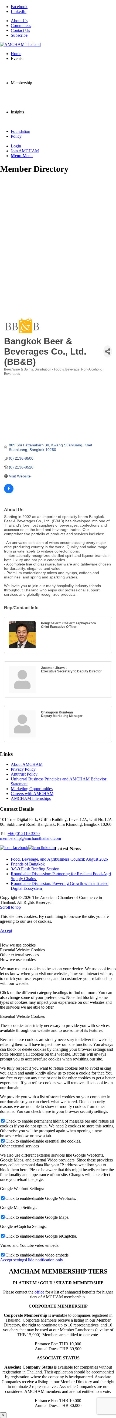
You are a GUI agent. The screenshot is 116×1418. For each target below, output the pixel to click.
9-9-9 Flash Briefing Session (35, 869)
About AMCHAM (27, 764)
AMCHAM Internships (31, 798)
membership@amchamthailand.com (30, 838)
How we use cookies (18, 959)
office (39, 1292)
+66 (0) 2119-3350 (24, 833)
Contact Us (20, 30)
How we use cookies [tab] (18, 945)
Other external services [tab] (19, 954)
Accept (6, 930)
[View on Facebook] (8, 492)
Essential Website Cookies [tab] (22, 950)
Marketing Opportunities (32, 788)
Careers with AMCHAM (32, 793)
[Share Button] (107, 351)
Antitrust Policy (24, 774)
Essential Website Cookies (22, 1016)
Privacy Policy (23, 769)
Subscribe (19, 35)
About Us (19, 20)
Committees (21, 25)
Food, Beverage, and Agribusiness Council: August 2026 (59, 859)
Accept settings (13, 1260)
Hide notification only (44, 1260)
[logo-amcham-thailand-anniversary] (20, 44)
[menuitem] (63, 20)
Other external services (19, 1146)
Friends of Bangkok (28, 864)
